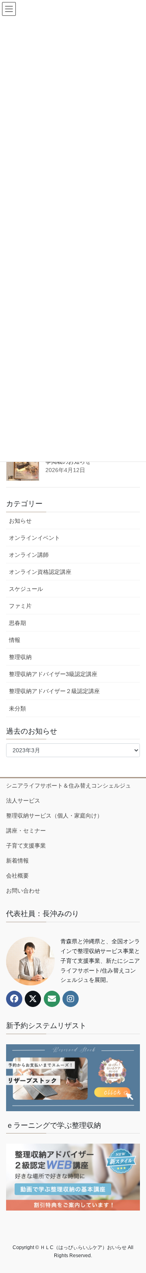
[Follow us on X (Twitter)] (33, 999)
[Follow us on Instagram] (70, 999)
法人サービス (23, 800)
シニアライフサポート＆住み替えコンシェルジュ (68, 785)
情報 (14, 640)
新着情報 (17, 860)
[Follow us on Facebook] (14, 999)
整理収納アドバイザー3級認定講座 (53, 674)
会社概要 (17, 875)
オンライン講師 (29, 555)
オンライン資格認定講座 (40, 572)
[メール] (52, 999)
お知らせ (20, 520)
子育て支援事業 (26, 845)
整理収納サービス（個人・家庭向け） (54, 815)
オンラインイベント (34, 538)
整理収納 (20, 657)
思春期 (17, 623)
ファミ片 (20, 606)
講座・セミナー (26, 830)
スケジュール (26, 589)
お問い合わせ (23, 890)
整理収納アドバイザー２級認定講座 (54, 691)
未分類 (17, 708)
